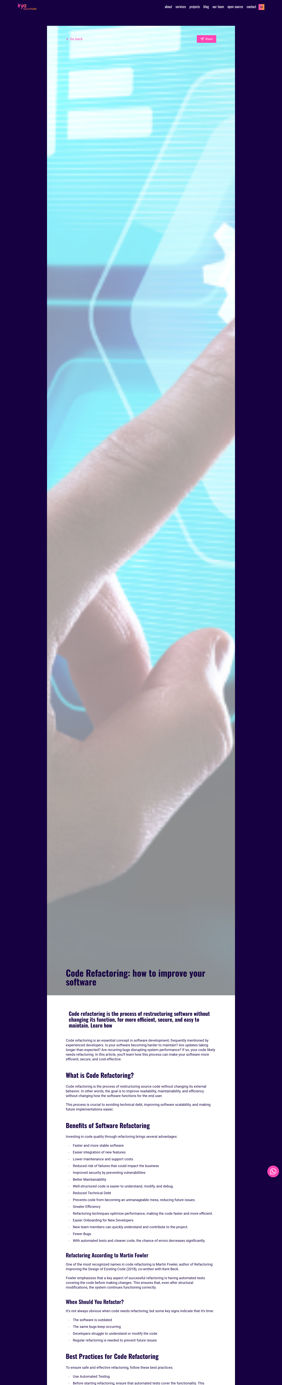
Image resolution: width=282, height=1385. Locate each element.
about (168, 6)
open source (235, 6)
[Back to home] (27, 7)
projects (194, 6)
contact (251, 6)
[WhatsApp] (273, 1171)
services (181, 6)
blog (206, 6)
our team (218, 6)
